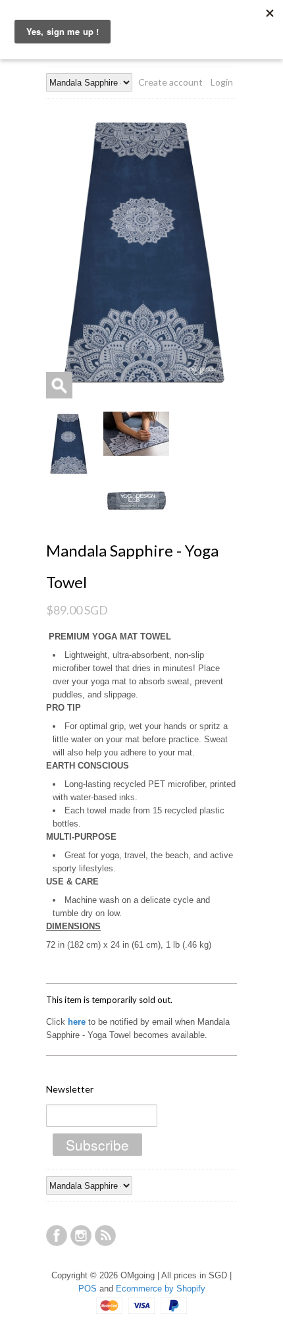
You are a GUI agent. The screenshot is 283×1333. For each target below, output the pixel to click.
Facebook (56, 1235)
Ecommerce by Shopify (160, 1288)
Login (222, 82)
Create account (170, 82)
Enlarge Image (59, 385)
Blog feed (105, 1235)
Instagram (80, 1235)
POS (87, 1288)
